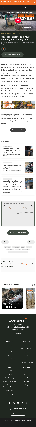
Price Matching (9, 378)
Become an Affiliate (9, 359)
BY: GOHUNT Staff (12, 49)
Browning (10, 249)
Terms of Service (11, 425)
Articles (26, 352)
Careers (9, 348)
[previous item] (30, 285)
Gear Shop (25, 249)
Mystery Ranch (14, 251)
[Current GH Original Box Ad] (12, 298)
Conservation (9, 352)
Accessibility (9, 394)
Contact (9, 355)
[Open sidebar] (33, 8)
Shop (9, 367)
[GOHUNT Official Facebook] (10, 403)
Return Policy (9, 371)
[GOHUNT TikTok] (22, 403)
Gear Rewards (27, 371)
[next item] (33, 285)
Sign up (24, 264)
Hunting (7, 247)
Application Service (26, 348)
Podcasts (26, 359)
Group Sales (9, 390)
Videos (27, 355)
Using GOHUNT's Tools (26, 362)
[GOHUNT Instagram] (14, 403)
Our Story (9, 345)
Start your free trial (18, 130)
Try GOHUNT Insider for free (12, 54)
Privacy (4, 425)
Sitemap (18, 425)
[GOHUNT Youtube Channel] (18, 403)
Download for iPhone (18, 408)
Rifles (18, 33)
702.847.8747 (18, 325)
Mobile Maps (26, 378)
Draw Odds (26, 374)
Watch (29, 247)
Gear (23, 247)
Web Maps (27, 381)
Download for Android (19, 414)
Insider (27, 345)
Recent (3, 33)
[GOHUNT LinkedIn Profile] (26, 403)
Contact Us (18, 333)
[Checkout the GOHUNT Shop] (28, 8)
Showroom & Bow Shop (9, 381)
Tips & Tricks (11, 33)
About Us (9, 342)
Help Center (27, 367)
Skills (24, 251)
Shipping (9, 374)
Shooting (16, 247)
